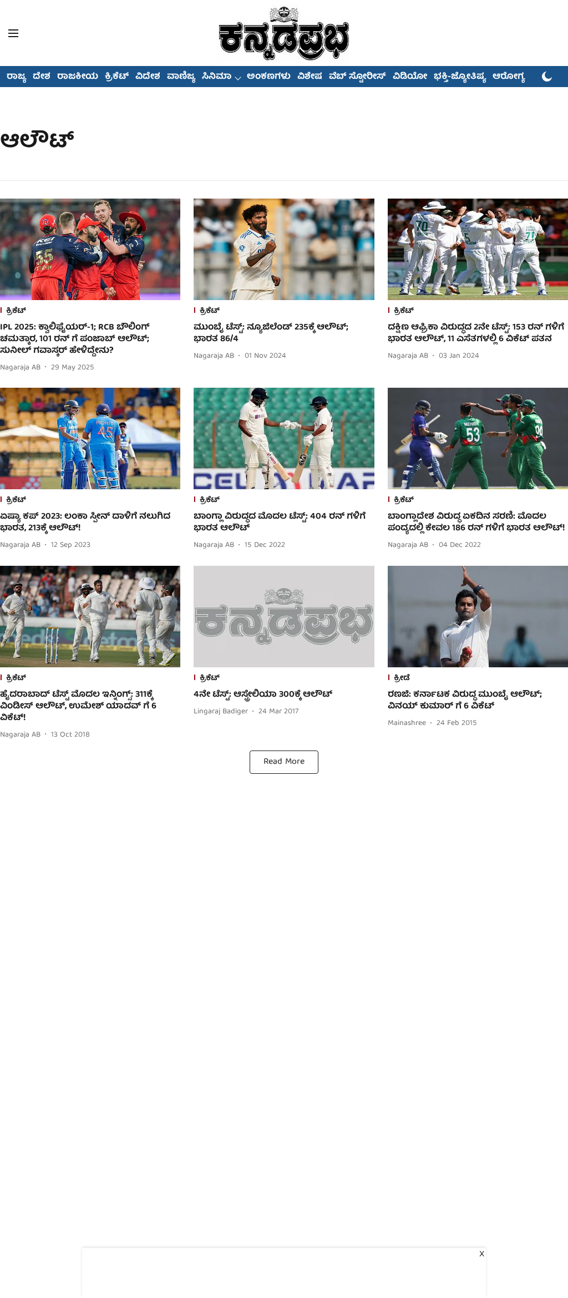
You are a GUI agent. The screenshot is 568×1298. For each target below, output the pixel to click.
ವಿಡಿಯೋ (410, 77)
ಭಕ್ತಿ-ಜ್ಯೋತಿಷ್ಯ (460, 77)
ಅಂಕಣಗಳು (269, 77)
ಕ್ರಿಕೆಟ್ (117, 77)
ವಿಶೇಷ (309, 77)
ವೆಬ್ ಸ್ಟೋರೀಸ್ (357, 77)
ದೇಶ (41, 77)
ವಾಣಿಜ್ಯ (181, 77)
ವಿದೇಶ (147, 77)
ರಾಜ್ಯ (16, 77)
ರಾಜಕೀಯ (77, 77)
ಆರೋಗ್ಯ (509, 77)
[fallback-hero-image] (90, 249)
